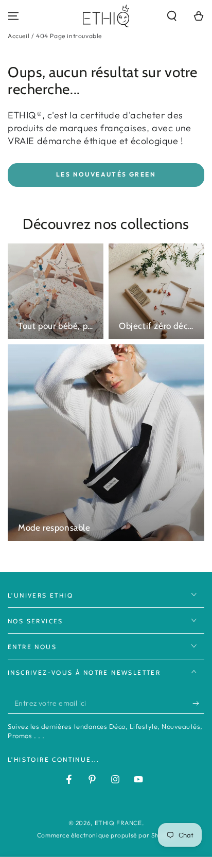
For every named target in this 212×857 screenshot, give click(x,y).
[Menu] (13, 16)
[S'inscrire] (198, 703)
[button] (171, 16)
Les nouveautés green (106, 174)
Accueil (18, 36)
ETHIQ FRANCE (118, 823)
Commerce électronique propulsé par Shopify (106, 835)
